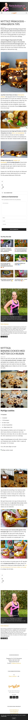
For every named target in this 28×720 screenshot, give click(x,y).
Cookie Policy (3, 716)
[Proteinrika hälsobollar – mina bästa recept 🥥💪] (7, 273)
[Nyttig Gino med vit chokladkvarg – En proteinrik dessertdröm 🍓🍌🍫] (7, 258)
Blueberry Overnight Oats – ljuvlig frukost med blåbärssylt (6, 250)
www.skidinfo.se (14, 713)
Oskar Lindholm (13, 676)
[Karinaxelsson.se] (14, 6)
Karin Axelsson (5, 324)
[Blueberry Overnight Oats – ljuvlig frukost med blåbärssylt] (7, 243)
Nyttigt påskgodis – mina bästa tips (13, 23)
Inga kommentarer (8, 192)
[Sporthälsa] (14, 13)
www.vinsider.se (14, 711)
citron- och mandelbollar (18, 133)
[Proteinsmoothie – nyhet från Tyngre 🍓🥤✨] (21, 273)
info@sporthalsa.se (16, 663)
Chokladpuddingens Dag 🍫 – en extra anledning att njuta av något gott (21, 250)
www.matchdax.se (14, 710)
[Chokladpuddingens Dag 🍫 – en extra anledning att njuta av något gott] (21, 243)
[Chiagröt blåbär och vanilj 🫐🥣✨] (21, 258)
